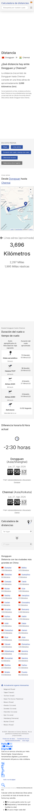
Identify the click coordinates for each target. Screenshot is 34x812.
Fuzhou (24, 665)
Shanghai (7, 567)
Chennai (5, 182)
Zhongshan (8, 658)
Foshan (7, 602)
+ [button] (30, 189)
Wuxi (6, 637)
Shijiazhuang (9, 651)
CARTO (31, 229)
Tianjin (23, 581)
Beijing (23, 567)
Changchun (8, 630)
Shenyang (25, 609)
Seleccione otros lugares (11, 163)
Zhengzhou (25, 644)
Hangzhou (25, 595)
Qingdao (7, 609)
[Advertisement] (17, 29)
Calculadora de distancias (15, 3)
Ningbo (7, 672)
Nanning (24, 658)
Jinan (23, 637)
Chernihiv (10, 712)
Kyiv (8, 715)
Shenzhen (8, 574)
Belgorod (9, 689)
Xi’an (23, 588)
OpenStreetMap (18, 229)
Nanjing (7, 595)
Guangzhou (25, 574)
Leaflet (12, 229)
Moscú (8, 702)
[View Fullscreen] (30, 196)
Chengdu (7, 581)
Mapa (5, 147)
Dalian (23, 623)
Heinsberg (11, 718)
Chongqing (25, 602)
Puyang (24, 672)
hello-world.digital (9, 779)
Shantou (7, 665)
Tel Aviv (8, 696)
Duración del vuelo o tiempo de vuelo (16, 152)
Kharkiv (9, 705)
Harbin (23, 616)
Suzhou (7, 616)
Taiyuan (7, 644)
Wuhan (7, 588)
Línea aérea (17, 147)
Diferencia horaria (9, 158)
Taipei (8, 692)
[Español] (31, 2)
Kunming (24, 651)
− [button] (30, 192)
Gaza (13, 699)
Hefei (6, 623)
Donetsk (9, 709)
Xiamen (24, 630)
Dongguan (14, 178)
